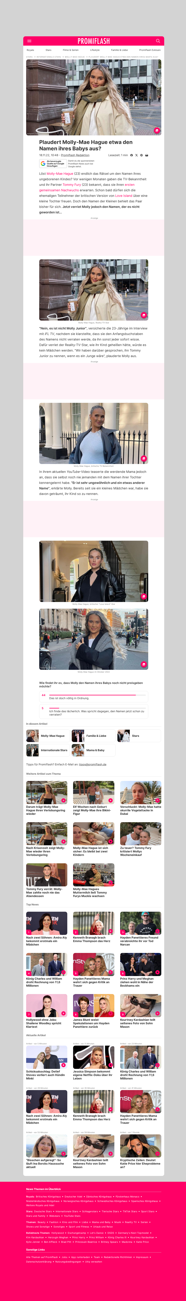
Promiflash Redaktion (75, 155)
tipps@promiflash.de (92, 764)
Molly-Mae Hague (60, 173)
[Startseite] (94, 41)
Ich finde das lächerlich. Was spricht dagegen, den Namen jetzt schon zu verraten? (96, 713)
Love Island (123, 196)
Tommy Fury (72, 185)
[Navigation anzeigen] (29, 41)
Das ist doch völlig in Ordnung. (69, 698)
